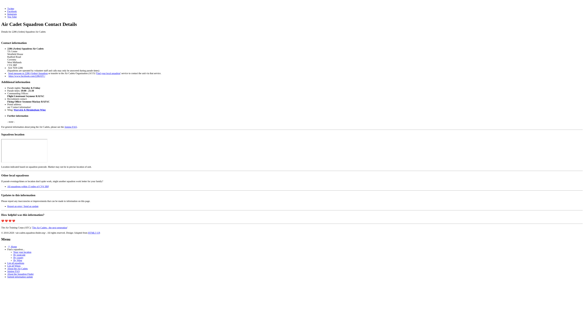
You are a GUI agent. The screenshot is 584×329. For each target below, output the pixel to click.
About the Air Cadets (17, 268)
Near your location (22, 252)
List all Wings (14, 266)
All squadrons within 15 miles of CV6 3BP (28, 186)
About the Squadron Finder (20, 274)
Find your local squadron (108, 73)
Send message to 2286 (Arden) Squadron (28, 73)
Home (13, 246)
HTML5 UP (94, 233)
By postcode (19, 255)
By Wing (17, 260)
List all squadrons (15, 263)
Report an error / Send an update (22, 206)
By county (18, 257)
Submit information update (20, 277)
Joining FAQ (70, 127)
